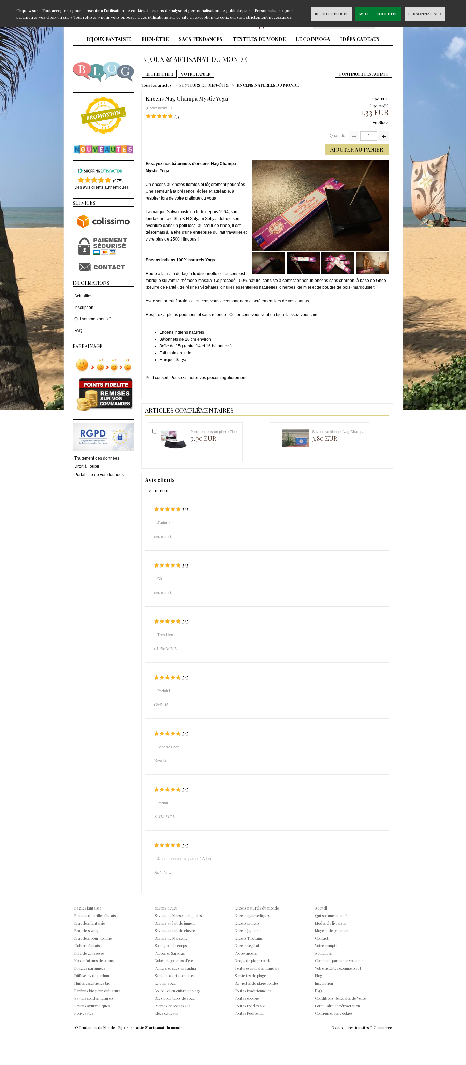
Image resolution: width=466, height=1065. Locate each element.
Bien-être (155, 39)
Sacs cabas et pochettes (174, 975)
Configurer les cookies (333, 1013)
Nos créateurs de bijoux (94, 960)
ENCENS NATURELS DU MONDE (268, 85)
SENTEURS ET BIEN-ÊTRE (204, 85)
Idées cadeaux (360, 39)
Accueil (321, 908)
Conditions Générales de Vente (340, 998)
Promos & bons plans (172, 1005)
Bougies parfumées (89, 968)
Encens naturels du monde (257, 908)
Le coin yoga (313, 39)
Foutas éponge (247, 998)
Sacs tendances (200, 39)
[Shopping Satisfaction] (100, 172)
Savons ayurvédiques (92, 1005)
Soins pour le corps (171, 945)
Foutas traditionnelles (253, 990)
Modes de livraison (330, 923)
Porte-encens (246, 953)
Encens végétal (247, 945)
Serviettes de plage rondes (256, 983)
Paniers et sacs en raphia (175, 968)
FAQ (78, 330)
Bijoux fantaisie (109, 39)
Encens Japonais (248, 930)
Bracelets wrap (86, 930)
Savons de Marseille (171, 938)
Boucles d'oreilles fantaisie (96, 915)
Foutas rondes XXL (250, 1005)
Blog (318, 975)
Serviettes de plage (250, 975)
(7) (176, 117)
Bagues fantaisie (87, 908)
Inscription (83, 307)
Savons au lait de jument (175, 923)
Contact (322, 938)
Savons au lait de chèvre (175, 930)
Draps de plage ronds (253, 960)
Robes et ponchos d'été (174, 960)
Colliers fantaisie (88, 945)
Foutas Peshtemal (249, 1013)
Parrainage (88, 346)
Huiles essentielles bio (92, 983)
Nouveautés (83, 1013)
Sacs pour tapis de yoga (175, 998)
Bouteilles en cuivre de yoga (178, 990)
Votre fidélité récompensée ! (338, 968)
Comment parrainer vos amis (339, 960)
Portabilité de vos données (99, 474)
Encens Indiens (247, 923)
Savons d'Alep (166, 908)
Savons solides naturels (93, 998)
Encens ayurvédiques (252, 915)
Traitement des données (96, 458)
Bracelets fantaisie (89, 923)
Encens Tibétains (249, 938)
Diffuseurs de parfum (91, 975)
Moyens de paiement (332, 930)
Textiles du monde (259, 39)
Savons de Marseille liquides (178, 915)
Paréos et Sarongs (170, 953)
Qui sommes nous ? (92, 319)
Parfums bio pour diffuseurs (97, 990)
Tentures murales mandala (257, 968)
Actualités (83, 295)
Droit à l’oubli (86, 466)
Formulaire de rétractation (337, 1005)
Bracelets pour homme (93, 938)
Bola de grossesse (89, 953)
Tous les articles (156, 85)
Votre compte (326, 945)
